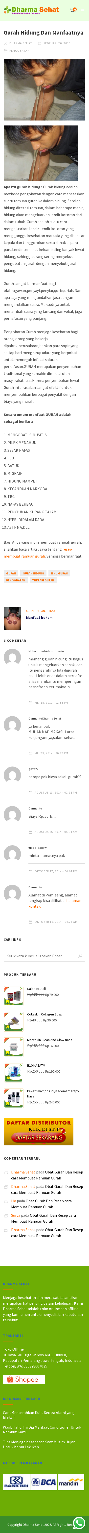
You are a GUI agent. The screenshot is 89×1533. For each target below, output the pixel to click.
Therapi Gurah (43, 580)
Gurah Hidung (33, 573)
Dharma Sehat (20, 43)
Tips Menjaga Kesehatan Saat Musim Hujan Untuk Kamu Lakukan (39, 1444)
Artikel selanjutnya (40, 611)
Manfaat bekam (39, 617)
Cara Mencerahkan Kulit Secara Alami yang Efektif (39, 1415)
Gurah (11, 573)
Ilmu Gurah (59, 573)
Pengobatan (19, 50)
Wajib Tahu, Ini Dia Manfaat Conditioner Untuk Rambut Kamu (42, 1429)
